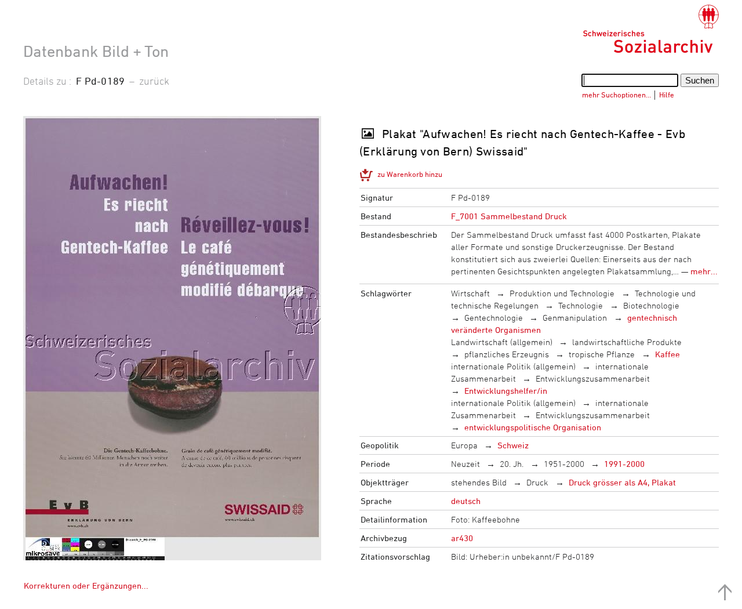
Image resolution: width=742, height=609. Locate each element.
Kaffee (667, 354)
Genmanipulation (575, 317)
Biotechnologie (651, 305)
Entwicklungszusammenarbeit (593, 378)
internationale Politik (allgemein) (513, 366)
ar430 (462, 538)
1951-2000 (564, 464)
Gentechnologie (493, 317)
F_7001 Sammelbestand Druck (509, 216)
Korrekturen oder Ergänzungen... (86, 585)
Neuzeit (465, 464)
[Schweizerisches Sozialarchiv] (651, 29)
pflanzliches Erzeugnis (506, 354)
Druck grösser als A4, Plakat (622, 482)
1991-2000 (624, 464)
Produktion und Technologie (562, 293)
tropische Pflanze (602, 354)
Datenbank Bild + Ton (96, 51)
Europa (464, 445)
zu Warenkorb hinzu (409, 174)
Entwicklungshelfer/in (505, 391)
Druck (537, 482)
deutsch (466, 501)
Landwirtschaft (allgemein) (501, 342)
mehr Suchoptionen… (616, 94)
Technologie (580, 305)
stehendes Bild (479, 482)
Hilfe (666, 94)
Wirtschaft (470, 293)
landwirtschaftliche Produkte (627, 342)
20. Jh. (511, 464)
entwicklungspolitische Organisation (532, 427)
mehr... (704, 271)
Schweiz (513, 445)
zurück (154, 80)
